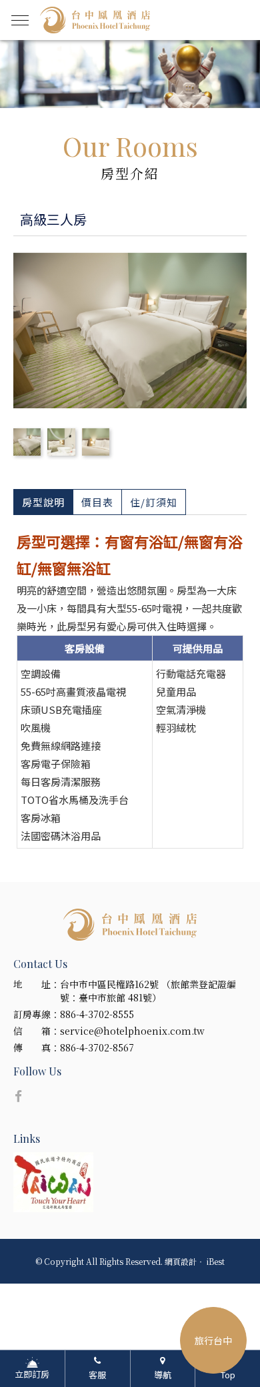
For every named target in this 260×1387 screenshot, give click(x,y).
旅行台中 (213, 1340)
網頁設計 (181, 1261)
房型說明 (43, 502)
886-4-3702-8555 (97, 1014)
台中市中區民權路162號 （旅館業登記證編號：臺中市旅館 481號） (148, 990)
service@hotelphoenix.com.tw (132, 1030)
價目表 (97, 502)
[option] (130, 74)
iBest (216, 1261)
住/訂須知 (153, 502)
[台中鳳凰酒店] (130, 924)
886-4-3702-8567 (97, 1047)
